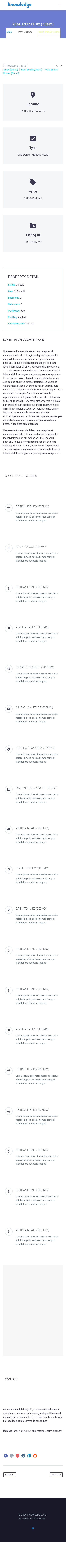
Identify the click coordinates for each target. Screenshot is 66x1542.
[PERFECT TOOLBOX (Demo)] (33, 754)
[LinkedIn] (29, 1456)
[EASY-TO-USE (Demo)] (33, 553)
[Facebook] (6, 1456)
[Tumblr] (23, 1456)
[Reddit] (35, 1456)
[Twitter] (12, 1456)
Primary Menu (60, 5)
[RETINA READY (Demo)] (33, 513)
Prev (11, 1474)
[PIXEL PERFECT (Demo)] (33, 634)
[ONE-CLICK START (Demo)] (33, 714)
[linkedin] (33, 1528)
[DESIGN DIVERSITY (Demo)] (33, 674)
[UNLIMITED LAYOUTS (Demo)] (33, 795)
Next (55, 1474)
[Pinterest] (17, 1456)
